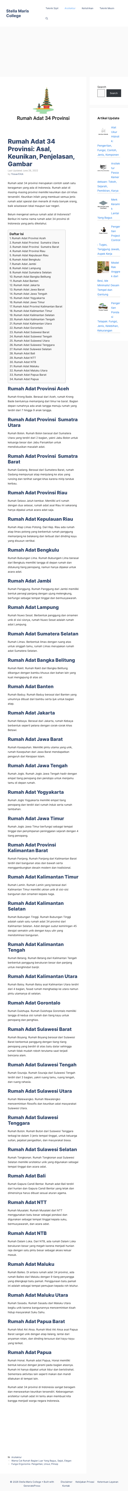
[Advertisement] (64, 50)
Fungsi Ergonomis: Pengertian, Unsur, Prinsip (34, 1464)
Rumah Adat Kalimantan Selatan (34, 315)
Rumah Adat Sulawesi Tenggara (34, 345)
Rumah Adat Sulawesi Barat (31, 332)
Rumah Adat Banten (25, 280)
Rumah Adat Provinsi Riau (28, 251)
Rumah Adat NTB (25, 362)
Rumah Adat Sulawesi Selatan (33, 349)
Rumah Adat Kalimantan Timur (33, 310)
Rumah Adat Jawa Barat (29, 289)
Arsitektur (70, 8)
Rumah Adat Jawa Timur (29, 302)
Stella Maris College (17, 13)
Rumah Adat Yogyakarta (29, 298)
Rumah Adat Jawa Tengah (30, 293)
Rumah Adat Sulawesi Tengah (33, 336)
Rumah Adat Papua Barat (30, 374)
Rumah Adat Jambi (24, 264)
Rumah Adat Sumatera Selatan (32, 272)
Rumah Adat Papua (26, 379)
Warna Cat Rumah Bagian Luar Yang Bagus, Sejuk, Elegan (41, 1460)
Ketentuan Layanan (107, 1481)
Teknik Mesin (107, 8)
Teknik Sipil (52, 8)
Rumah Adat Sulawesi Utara (32, 340)
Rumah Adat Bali (24, 353)
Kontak (66, 1485)
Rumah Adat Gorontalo (28, 327)
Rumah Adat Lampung (26, 268)
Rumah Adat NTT (25, 357)
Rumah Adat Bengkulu (26, 259)
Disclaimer (66, 1481)
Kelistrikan (87, 8)
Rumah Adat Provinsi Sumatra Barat (35, 246)
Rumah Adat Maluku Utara (30, 370)
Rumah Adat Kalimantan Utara (32, 323)
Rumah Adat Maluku (26, 366)
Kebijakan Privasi (85, 1481)
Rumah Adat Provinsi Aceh (29, 238)
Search (101, 87)
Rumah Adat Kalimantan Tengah (34, 319)
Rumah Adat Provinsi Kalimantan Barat (37, 306)
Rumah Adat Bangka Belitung (32, 276)
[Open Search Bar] (46, 18)
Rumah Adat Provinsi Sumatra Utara (35, 242)
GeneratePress (32, 1485)
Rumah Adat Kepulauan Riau (30, 255)
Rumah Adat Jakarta (27, 285)
